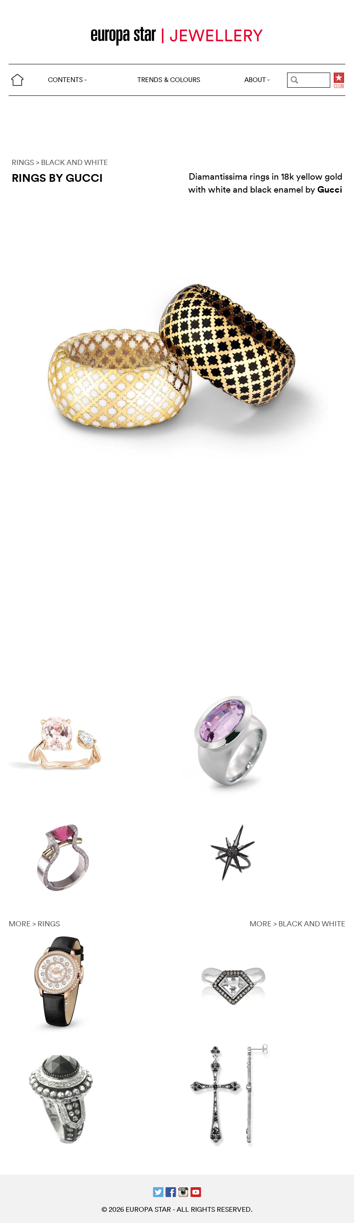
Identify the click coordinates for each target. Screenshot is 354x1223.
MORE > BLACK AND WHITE (297, 923)
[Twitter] (158, 1190)
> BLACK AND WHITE (72, 162)
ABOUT (255, 80)
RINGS (23, 162)
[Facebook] (170, 1190)
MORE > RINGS (34, 923)
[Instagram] (183, 1190)
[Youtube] (195, 1190)
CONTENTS (65, 80)
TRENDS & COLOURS (168, 80)
